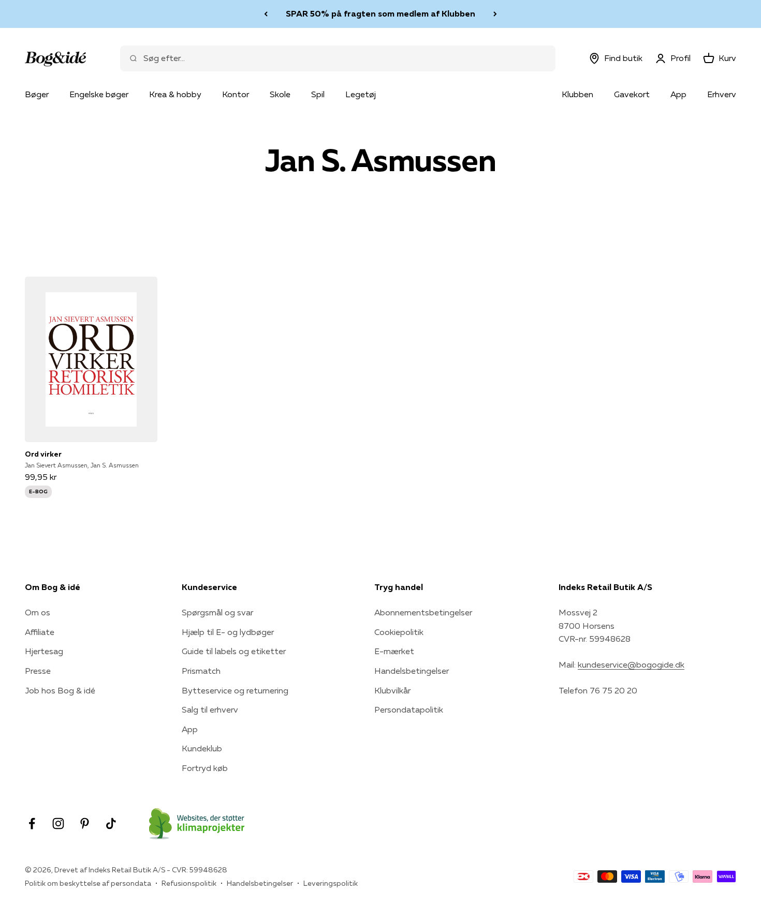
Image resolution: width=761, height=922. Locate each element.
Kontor (235, 94)
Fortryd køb (205, 768)
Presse (38, 671)
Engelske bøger (98, 94)
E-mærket (394, 651)
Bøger (37, 94)
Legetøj (360, 94)
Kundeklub (202, 748)
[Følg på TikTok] (111, 823)
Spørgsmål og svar (217, 612)
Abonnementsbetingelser (423, 612)
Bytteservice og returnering (235, 690)
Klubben (577, 94)
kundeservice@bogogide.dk (631, 664)
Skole (280, 94)
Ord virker (43, 454)
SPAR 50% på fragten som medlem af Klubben (380, 13)
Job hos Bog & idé (60, 690)
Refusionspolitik (189, 883)
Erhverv (721, 94)
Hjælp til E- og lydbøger (228, 632)
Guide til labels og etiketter (234, 651)
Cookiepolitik (398, 632)
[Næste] (495, 14)
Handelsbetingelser (411, 671)
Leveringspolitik (330, 883)
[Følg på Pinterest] (85, 823)
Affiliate (39, 632)
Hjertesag (44, 651)
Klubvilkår (392, 690)
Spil (318, 94)
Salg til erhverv (210, 709)
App (678, 94)
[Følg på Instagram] (58, 823)
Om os (37, 612)
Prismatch (201, 671)
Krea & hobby (175, 94)
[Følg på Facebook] (32, 823)
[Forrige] (266, 14)
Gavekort (632, 94)
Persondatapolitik (408, 709)
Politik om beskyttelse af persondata (88, 883)
